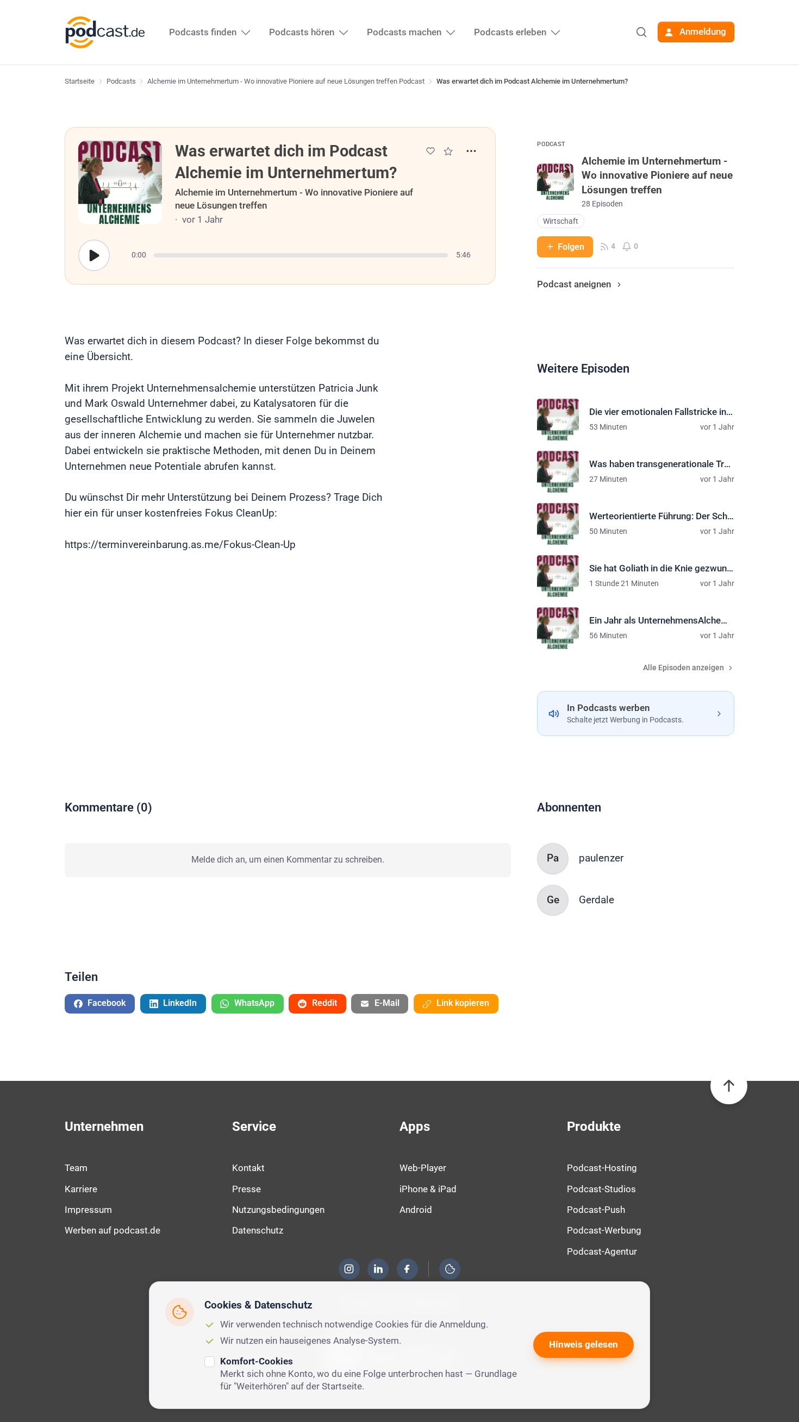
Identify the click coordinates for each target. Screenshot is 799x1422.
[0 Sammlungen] (448, 151)
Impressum (88, 1209)
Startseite (80, 81)
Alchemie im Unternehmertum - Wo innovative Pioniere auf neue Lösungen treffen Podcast (286, 81)
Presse (246, 1189)
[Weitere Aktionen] (471, 151)
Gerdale (596, 900)
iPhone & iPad (428, 1189)
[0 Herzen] (430, 151)
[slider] (301, 255)
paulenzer (601, 858)
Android (416, 1209)
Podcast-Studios (601, 1189)
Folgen (571, 247)
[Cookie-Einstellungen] (450, 1268)
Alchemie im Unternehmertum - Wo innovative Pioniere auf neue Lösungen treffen (294, 199)
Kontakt (248, 1167)
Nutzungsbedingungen (278, 1209)
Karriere (81, 1189)
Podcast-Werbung (604, 1230)
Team (76, 1167)
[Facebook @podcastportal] (407, 1268)
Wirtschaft (560, 221)
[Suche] (641, 32)
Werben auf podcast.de (112, 1230)
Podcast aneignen (574, 284)
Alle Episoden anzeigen (683, 667)
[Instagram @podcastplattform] (349, 1268)
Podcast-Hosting (602, 1167)
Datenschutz (257, 1230)
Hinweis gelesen (583, 1344)
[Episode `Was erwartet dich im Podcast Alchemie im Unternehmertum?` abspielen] (94, 255)
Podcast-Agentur (602, 1251)
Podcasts (121, 81)
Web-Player (423, 1167)
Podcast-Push (596, 1209)
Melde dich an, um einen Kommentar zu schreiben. (287, 859)
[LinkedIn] (378, 1268)
